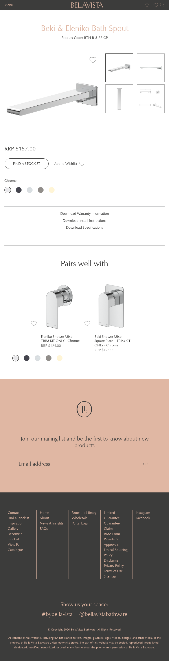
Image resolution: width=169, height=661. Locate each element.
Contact (14, 513)
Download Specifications (84, 227)
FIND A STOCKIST (26, 163)
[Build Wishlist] (154, 5)
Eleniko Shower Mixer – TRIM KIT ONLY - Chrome (60, 338)
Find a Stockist (18, 518)
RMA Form (112, 534)
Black (19, 190)
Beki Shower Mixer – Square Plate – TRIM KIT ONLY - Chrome (112, 340)
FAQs (44, 528)
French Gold (52, 190)
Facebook (143, 518)
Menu (8, 5)
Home (44, 513)
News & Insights (51, 523)
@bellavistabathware (103, 614)
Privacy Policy (114, 566)
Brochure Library (84, 513)
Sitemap (110, 576)
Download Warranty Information (84, 213)
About (44, 518)
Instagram (143, 513)
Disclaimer (111, 560)
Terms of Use (113, 571)
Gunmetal (41, 190)
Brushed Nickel (30, 190)
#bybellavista (57, 614)
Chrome (8, 190)
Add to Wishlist (65, 163)
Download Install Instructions (84, 220)
